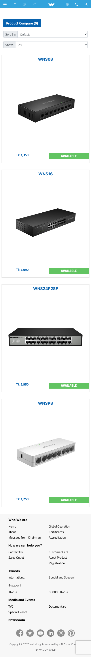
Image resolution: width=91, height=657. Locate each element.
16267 (12, 592)
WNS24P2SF (45, 288)
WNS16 (45, 174)
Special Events (17, 612)
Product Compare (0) (22, 23)
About (12, 532)
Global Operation (59, 526)
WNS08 (45, 59)
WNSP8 (45, 403)
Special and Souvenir (62, 577)
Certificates (56, 532)
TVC (10, 606)
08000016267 (58, 592)
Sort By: (10, 34)
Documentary (57, 606)
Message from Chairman (24, 537)
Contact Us (15, 552)
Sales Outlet (16, 557)
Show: (9, 44)
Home (12, 526)
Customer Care (58, 552)
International (16, 577)
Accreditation (57, 537)
